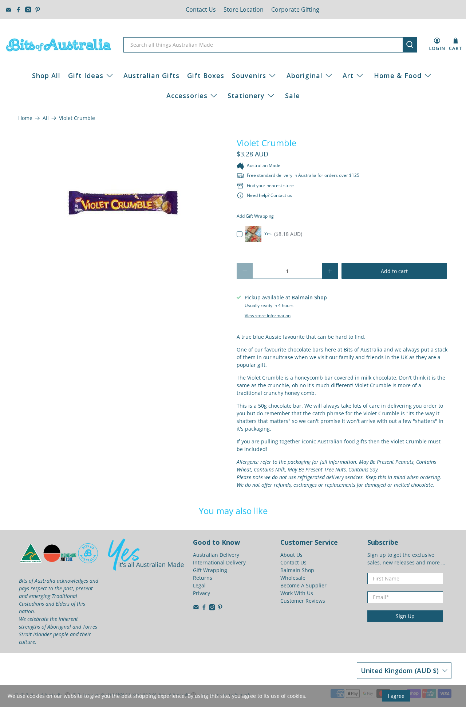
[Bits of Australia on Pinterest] (38, 10)
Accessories (187, 95)
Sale (292, 95)
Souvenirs (249, 75)
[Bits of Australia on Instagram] (28, 10)
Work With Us (296, 593)
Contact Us (201, 9)
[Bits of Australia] (58, 45)
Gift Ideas (85, 75)
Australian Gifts (151, 75)
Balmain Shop (297, 570)
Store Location (244, 9)
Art (348, 75)
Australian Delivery (216, 554)
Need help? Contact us (269, 195)
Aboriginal (305, 75)
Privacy (201, 593)
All (46, 118)
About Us (291, 554)
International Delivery (219, 562)
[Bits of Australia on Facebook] (18, 10)
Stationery (246, 95)
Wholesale (292, 577)
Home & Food (398, 75)
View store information (268, 315)
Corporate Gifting (295, 9)
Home (25, 118)
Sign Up (405, 616)
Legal (199, 585)
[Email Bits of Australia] (8, 10)
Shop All (46, 75)
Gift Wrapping (210, 570)
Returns (202, 577)
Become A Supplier (303, 585)
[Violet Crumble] (123, 203)
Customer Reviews (302, 600)
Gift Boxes (205, 75)
